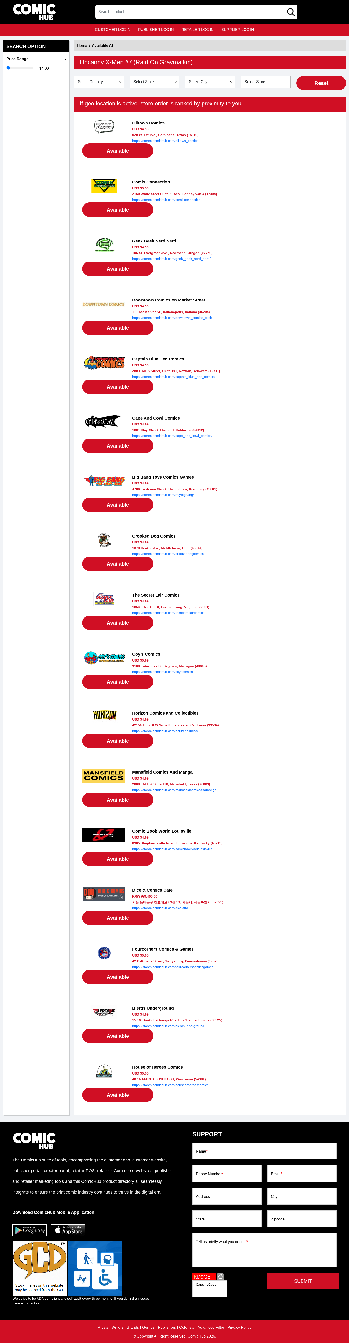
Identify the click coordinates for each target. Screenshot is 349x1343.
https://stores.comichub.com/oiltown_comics (165, 141)
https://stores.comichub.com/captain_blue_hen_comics (173, 377)
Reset (321, 83)
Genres (148, 1327)
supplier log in (237, 30)
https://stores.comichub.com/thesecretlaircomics (168, 613)
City (274, 1196)
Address (203, 1196)
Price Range (17, 59)
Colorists (186, 1327)
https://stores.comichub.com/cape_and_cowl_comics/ (172, 436)
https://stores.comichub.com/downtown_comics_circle (172, 318)
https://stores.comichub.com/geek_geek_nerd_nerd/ (171, 259)
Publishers (167, 1327)
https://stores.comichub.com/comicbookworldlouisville (172, 849)
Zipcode (278, 1219)
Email (276, 1174)
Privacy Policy (239, 1327)
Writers (117, 1327)
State (200, 1219)
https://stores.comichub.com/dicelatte (160, 908)
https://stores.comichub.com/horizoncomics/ (165, 731)
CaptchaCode (207, 1284)
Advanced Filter (211, 1327)
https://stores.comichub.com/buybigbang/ (163, 495)
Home (82, 46)
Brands (133, 1327)
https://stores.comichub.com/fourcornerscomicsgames (172, 967)
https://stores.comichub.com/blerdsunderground (168, 1026)
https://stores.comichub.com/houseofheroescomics (170, 1085)
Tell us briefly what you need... (222, 1242)
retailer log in (197, 30)
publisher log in (156, 30)
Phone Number (209, 1174)
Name (202, 1151)
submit (303, 1281)
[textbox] (196, 12)
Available (118, 151)
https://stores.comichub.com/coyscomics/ (163, 672)
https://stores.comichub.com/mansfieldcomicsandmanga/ (174, 790)
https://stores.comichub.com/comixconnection (166, 200)
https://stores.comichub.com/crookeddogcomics (168, 554)
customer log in (113, 30)
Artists (103, 1327)
